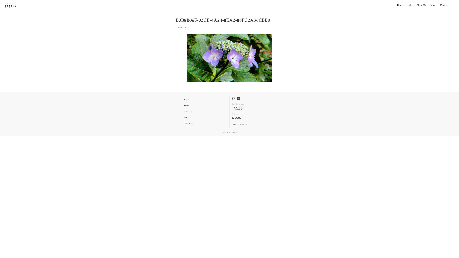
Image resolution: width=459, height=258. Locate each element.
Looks (410, 5)
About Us (421, 5)
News (399, 5)
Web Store (445, 5)
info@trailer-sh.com (240, 124)
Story (432, 5)
